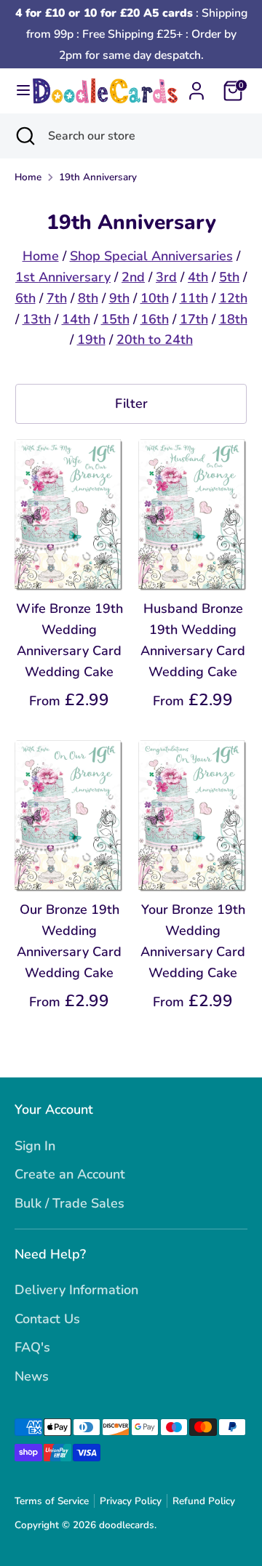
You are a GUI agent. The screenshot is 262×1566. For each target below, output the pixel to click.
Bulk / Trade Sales (69, 1203)
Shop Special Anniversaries (151, 256)
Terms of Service (52, 1501)
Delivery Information (76, 1289)
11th (194, 298)
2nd (133, 277)
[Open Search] (24, 136)
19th (91, 339)
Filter (131, 403)
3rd (166, 277)
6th (25, 298)
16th (154, 319)
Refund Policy (203, 1501)
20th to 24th (154, 339)
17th (194, 319)
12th (233, 298)
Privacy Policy (131, 1501)
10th (154, 298)
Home (28, 177)
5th (229, 277)
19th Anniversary (98, 177)
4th (198, 277)
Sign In (35, 1146)
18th (233, 319)
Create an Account (70, 1174)
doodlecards (126, 1525)
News (32, 1376)
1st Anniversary (63, 277)
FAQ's (32, 1347)
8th (88, 298)
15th (115, 319)
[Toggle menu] (17, 90)
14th (76, 319)
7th (57, 298)
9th (119, 298)
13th (37, 319)
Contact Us (47, 1319)
